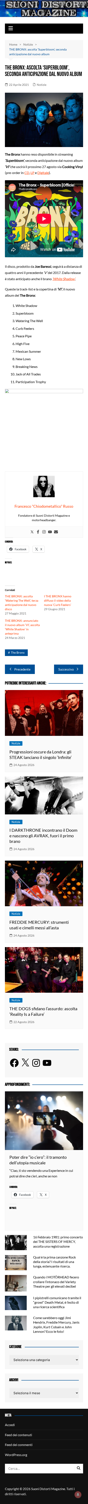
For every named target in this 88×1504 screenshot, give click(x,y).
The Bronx (18, 652)
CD (26, 173)
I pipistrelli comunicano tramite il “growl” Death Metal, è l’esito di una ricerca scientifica (57, 1302)
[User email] (56, 532)
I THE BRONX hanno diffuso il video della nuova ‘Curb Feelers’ (57, 600)
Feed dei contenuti (18, 1435)
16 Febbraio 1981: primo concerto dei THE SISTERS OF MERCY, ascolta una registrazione (58, 1241)
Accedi (10, 1425)
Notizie (41, 84)
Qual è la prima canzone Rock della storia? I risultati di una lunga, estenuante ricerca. (54, 1261)
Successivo (66, 669)
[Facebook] (38, 532)
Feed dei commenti (18, 1445)
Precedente (22, 669)
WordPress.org (16, 1455)
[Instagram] (44, 532)
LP (32, 173)
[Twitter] (32, 532)
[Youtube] (50, 532)
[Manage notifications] (78, 1494)
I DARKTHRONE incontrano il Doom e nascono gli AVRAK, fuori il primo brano (43, 835)
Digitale (43, 173)
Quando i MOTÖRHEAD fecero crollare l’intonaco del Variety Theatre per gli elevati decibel (56, 1281)
